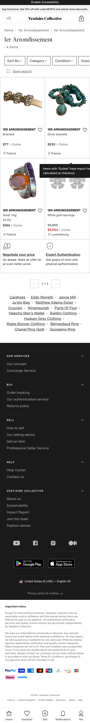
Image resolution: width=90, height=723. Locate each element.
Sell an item (16, 441)
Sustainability (17, 505)
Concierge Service (21, 370)
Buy (10, 385)
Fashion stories (19, 525)
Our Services (18, 356)
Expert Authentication (63, 254)
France (11, 700)
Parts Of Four (66, 308)
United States (45, 700)
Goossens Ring (62, 329)
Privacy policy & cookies (43, 593)
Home (8, 30)
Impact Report (18, 512)
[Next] (55, 284)
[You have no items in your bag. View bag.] (81, 18)
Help (11, 462)
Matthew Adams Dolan (54, 302)
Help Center (16, 470)
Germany (61, 700)
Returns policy (18, 405)
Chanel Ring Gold (29, 329)
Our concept (16, 363)
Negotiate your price (19, 254)
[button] (81, 18)
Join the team (17, 518)
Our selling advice (21, 434)
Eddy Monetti (42, 297)
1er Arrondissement (33, 30)
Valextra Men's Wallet (26, 313)
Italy (80, 700)
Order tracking (18, 392)
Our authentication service (28, 399)
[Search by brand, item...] (8, 18)
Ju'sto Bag (21, 302)
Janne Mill (67, 297)
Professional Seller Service (28, 448)
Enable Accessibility (45, 2)
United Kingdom (26, 700)
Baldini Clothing (63, 313)
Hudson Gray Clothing (42, 318)
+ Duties (15, 144)
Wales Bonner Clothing (25, 324)
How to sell (15, 427)
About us (14, 498)
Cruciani (15, 308)
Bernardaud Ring (64, 324)
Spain (72, 700)
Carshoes (17, 297)
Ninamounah (38, 308)
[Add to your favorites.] (39, 129)
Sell (10, 420)
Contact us (15, 476)
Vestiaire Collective (25, 491)
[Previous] (34, 284)
